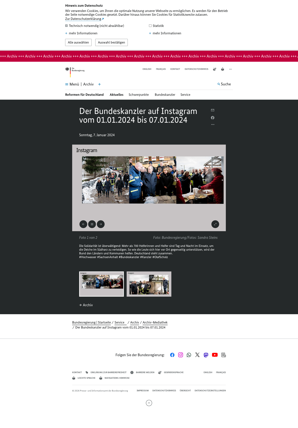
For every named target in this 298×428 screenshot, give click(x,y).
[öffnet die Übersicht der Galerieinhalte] (92, 224)
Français (161, 69)
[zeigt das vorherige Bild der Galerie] (83, 224)
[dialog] (149, 25)
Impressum (143, 390)
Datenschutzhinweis (196, 69)
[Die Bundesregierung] (74, 72)
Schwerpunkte (139, 95)
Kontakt (175, 69)
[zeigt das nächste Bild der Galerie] (101, 224)
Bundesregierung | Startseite (91, 322)
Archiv (88, 305)
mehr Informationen (83, 33)
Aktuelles (116, 95)
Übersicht (185, 390)
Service (187, 95)
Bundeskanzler (165, 95)
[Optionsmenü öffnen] (213, 125)
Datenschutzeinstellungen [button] (210, 390)
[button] (231, 69)
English (147, 69)
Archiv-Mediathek (155, 322)
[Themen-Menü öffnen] (99, 84)
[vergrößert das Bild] (215, 224)
